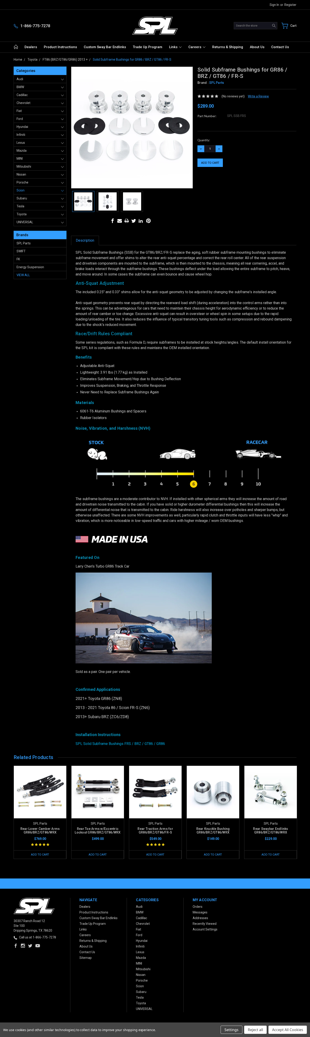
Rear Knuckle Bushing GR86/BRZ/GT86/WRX (213, 830)
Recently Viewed (205, 923)
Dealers (31, 47)
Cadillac (22, 95)
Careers (195, 47)
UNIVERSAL (25, 222)
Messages (200, 912)
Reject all (255, 1029)
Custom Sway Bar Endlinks (105, 47)
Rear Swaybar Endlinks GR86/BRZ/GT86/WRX (270, 830)
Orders (197, 906)
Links (173, 47)
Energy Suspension (30, 267)
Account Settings (205, 929)
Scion (21, 190)
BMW (20, 87)
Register (290, 5)
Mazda (22, 150)
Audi (20, 79)
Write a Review (258, 96)
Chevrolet (23, 103)
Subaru (22, 198)
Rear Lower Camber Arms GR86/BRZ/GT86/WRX (40, 830)
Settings (231, 1029)
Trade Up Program (147, 47)
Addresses (200, 918)
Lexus (21, 142)
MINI (20, 158)
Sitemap (85, 958)
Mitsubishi (24, 166)
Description (85, 240)
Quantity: (203, 140)
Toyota (22, 214)
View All (23, 275)
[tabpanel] (40, 812)
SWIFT (21, 251)
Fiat (19, 111)
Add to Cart (40, 854)
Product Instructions (60, 47)
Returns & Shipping (227, 47)
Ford (20, 119)
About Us (257, 47)
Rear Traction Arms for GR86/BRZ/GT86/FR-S (155, 830)
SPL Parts (24, 243)
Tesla (20, 206)
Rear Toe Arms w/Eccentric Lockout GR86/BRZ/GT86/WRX (98, 830)
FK (18, 259)
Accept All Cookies (287, 1029)
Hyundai (22, 127)
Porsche (22, 182)
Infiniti (21, 134)
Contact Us (280, 47)
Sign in (274, 5)
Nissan (21, 174)
